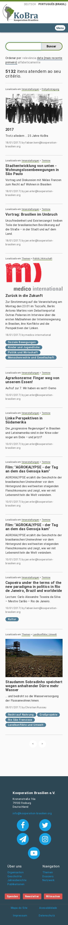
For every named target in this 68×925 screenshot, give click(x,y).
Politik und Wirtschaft (23, 352)
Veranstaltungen (30, 89)
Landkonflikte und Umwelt (26, 724)
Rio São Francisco (20, 719)
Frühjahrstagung (50, 89)
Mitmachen (53, 896)
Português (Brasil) (52, 4)
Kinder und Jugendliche (24, 347)
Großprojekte (48, 714)
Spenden (12, 896)
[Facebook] (24, 825)
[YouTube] (34, 853)
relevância (29, 58)
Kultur (12, 619)
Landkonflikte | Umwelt (45, 634)
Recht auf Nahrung (21, 714)
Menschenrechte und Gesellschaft (31, 357)
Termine (46, 160)
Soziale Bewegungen (22, 342)
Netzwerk (48, 880)
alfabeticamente (29, 62)
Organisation (15, 872)
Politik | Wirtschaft (42, 258)
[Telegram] (24, 839)
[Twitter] (45, 825)
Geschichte (14, 876)
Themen (26, 258)
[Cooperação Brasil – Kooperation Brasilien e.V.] (20, 12)
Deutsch (30, 4)
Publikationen (15, 884)
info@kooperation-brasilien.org (32, 813)
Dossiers (47, 876)
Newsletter (32, 896)
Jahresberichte (16, 880)
